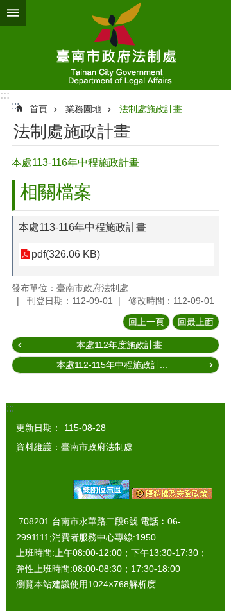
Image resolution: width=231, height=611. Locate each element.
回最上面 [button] (196, 322)
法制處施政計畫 (150, 109)
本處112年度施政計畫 (119, 345)
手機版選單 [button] (13, 13)
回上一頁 (146, 322)
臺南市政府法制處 (115, 45)
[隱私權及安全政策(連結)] (172, 496)
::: (5, 95)
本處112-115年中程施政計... (111, 365)
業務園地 (83, 109)
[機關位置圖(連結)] (101, 496)
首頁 (38, 109)
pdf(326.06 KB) (65, 254)
